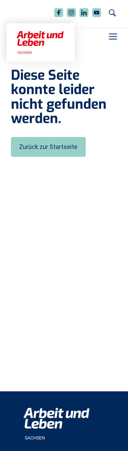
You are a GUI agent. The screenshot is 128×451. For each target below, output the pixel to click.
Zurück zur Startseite (48, 146)
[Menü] (113, 36)
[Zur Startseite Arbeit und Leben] (40, 42)
